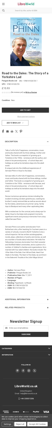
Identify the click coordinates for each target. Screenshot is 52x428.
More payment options (26, 117)
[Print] (12, 131)
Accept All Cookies (37, 424)
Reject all (20, 424)
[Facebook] (3, 131)
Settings (7, 424)
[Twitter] (16, 131)
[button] (30, 92)
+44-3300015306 (27, 399)
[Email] (7, 131)
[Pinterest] (21, 131)
